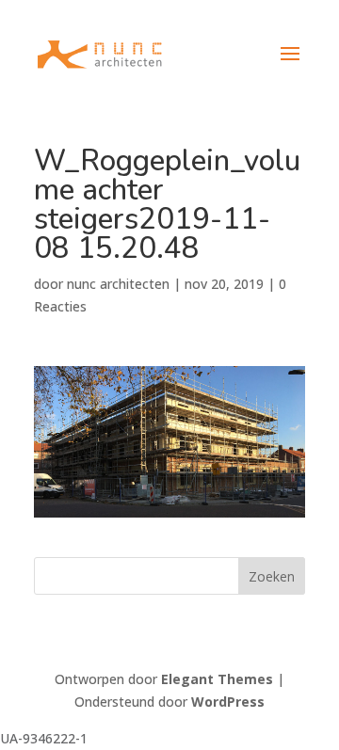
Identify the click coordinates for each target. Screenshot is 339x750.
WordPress (228, 701)
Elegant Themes (217, 679)
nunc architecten (118, 284)
